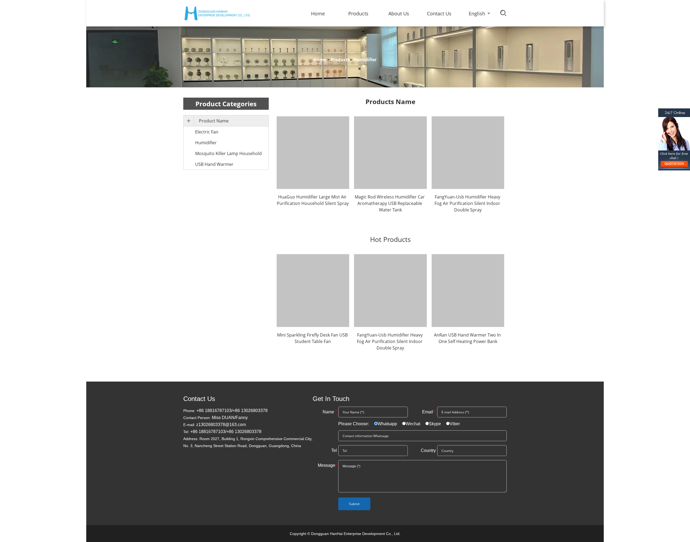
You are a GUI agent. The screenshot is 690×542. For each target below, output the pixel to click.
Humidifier (206, 143)
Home (318, 13)
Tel (334, 450)
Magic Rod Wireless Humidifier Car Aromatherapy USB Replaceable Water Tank (390, 203)
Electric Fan (206, 132)
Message (327, 465)
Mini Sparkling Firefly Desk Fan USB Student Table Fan (313, 338)
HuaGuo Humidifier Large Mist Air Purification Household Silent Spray (313, 200)
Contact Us (439, 13)
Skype (435, 423)
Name (330, 412)
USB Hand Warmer (214, 164)
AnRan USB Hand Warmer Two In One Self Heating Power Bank (468, 338)
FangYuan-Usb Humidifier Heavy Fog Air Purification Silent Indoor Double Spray (467, 203)
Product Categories (226, 103)
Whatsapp (387, 423)
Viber (455, 423)
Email (429, 412)
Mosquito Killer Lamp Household (228, 153)
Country (428, 450)
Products (358, 13)
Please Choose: (354, 423)
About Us (398, 13)
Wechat (413, 423)
